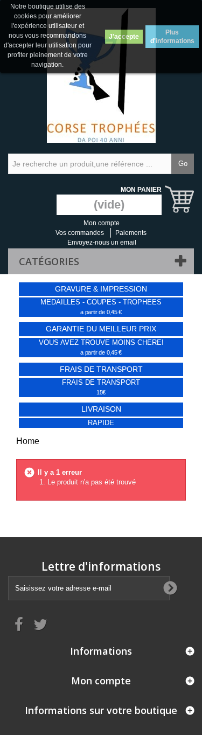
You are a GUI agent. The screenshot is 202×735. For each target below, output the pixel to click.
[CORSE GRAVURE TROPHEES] (101, 75)
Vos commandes (79, 233)
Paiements (131, 233)
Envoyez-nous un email (101, 242)
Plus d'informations (172, 37)
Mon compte (101, 223)
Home (27, 441)
